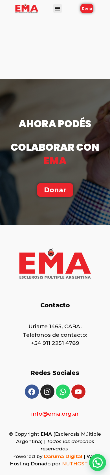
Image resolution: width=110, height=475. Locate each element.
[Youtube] (78, 392)
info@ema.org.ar (55, 414)
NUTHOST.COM (81, 464)
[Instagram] (47, 392)
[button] (57, 8)
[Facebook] (32, 392)
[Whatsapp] (63, 392)
